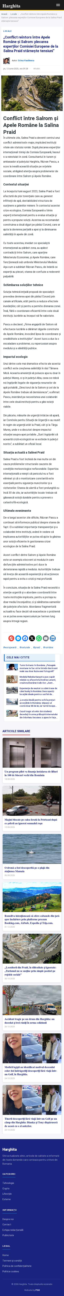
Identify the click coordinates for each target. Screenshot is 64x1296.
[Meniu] (58, 5)
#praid (36, 647)
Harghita (9, 1149)
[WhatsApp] (39, 638)
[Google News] (11, 638)
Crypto (6, 1188)
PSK (37, 1290)
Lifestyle (7, 1193)
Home (5, 1255)
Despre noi (8, 1219)
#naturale (25, 647)
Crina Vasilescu (26, 60)
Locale (14, 14)
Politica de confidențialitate (17, 1266)
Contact (6, 1224)
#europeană (9, 647)
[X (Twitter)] (32, 638)
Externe (6, 1199)
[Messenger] (18, 638)
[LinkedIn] (53, 638)
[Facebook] (25, 638)
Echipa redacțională (12, 1230)
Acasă (4, 14)
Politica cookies (10, 1271)
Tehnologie (8, 1183)
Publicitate (8, 1235)
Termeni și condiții (12, 1260)
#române (48, 647)
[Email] (46, 638)
